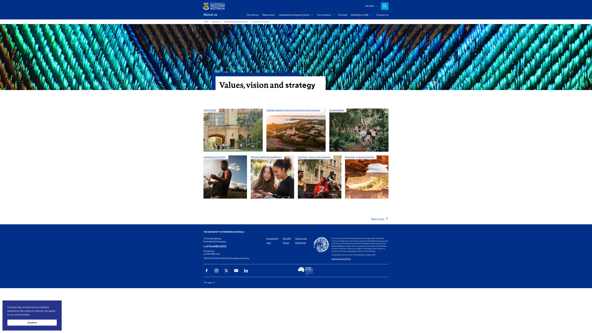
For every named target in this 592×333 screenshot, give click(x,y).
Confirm (32, 322)
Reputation (268, 14)
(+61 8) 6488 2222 (212, 254)
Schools (342, 14)
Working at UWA (360, 14)
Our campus (324, 14)
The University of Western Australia (224, 232)
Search (384, 6)
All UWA (369, 5)
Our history (253, 14)
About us (216, 22)
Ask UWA (287, 238)
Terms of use (301, 238)
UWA (206, 22)
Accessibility (272, 238)
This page (208, 282)
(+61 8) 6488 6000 (215, 246)
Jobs (268, 243)
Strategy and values (260, 22)
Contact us (382, 14)
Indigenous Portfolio (341, 259)
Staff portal (300, 243)
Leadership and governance (294, 14)
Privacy (286, 243)
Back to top (377, 218)
